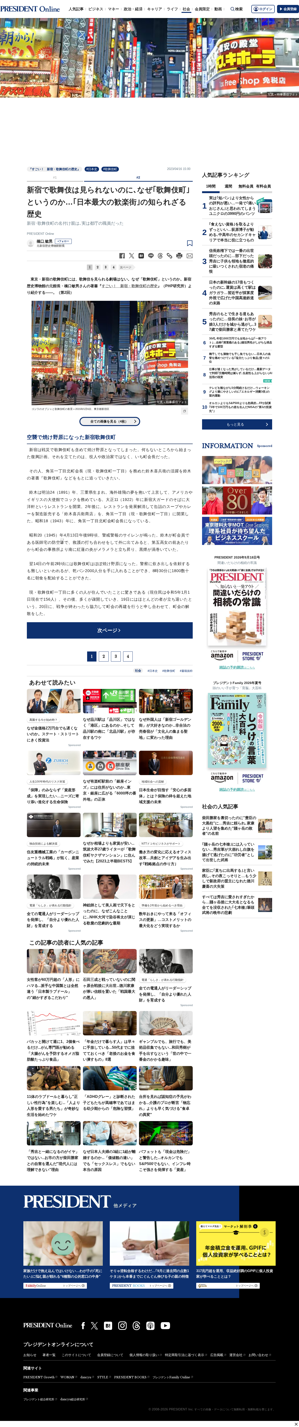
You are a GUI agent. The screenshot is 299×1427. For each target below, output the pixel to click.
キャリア (154, 9)
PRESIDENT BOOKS (130, 1377)
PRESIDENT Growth (38, 1377)
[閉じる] (296, 1424)
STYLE (102, 1377)
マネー (113, 9)
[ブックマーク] (190, 243)
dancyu (85, 1377)
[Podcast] (150, 1325)
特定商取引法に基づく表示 (184, 1355)
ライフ (172, 9)
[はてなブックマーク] (108, 1326)
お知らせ (29, 1355)
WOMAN (67, 1377)
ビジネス (95, 9)
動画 (218, 9)
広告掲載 (216, 1355)
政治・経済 (133, 9)
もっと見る (235, 424)
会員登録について (110, 1355)
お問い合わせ (258, 1355)
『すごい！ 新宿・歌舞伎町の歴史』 (54, 169)
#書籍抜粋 (186, 671)
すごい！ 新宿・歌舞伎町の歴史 (130, 286)
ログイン (265, 9)
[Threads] (136, 1325)
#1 (55, 177)
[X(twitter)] (94, 1325)
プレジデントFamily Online (171, 1377)
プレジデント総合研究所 (38, 1399)
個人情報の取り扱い (144, 1355)
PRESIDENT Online (40, 233)
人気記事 (76, 9)
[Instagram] (122, 1325)
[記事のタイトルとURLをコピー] (169, 255)
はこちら (237, 667)
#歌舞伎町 (110, 169)
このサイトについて (76, 1355)
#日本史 (91, 169)
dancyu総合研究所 (72, 1399)
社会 (186, 9)
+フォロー (63, 241)
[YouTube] (165, 1325)
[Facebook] (83, 1325)
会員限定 (202, 9)
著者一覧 (49, 1355)
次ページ (125, 267)
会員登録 (290, 9)
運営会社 (235, 1355)
